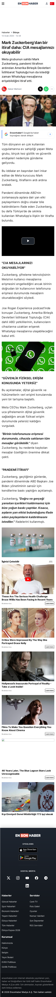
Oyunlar (33, 911)
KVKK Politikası (9, 962)
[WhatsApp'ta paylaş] (46, 89)
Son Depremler (37, 920)
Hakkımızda (7, 943)
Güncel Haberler (9, 901)
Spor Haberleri (8, 906)
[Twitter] (8, 878)
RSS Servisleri (36, 925)
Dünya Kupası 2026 (11, 930)
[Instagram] (18, 878)
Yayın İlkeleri (7, 957)
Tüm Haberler (8, 925)
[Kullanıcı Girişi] (47, 3)
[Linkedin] (27, 886)
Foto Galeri (35, 906)
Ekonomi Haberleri (10, 911)
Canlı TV (33, 901)
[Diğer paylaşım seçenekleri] (51, 89)
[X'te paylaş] (40, 89)
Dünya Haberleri (9, 920)
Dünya (16, 32)
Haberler (6, 32)
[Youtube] (27, 878)
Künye (5, 948)
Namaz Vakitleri (37, 916)
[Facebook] (36, 878)
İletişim (5, 952)
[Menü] (3, 3)
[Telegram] (46, 878)
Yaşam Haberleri (9, 916)
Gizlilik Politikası (9, 967)
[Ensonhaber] (28, 3)
